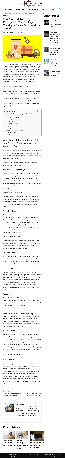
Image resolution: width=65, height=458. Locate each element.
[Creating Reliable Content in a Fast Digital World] (46, 73)
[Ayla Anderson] (4, 32)
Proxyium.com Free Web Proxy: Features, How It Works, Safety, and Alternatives (9, 444)
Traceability (9, 129)
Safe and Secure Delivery (12, 119)
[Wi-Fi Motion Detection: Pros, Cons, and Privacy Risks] (46, 22)
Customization (9, 125)
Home (4, 13)
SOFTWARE (9, 13)
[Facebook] (27, 455)
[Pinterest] (34, 455)
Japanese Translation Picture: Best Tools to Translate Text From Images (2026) (22, 444)
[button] (60, 9)
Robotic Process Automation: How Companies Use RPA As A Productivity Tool (12, 395)
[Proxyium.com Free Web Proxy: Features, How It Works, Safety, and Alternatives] (9, 435)
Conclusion (7, 134)
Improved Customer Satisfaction (14, 130)
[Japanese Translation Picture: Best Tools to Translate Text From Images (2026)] (22, 435)
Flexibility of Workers (11, 121)
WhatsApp (28, 287)
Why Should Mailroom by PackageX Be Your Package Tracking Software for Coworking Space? (22, 114)
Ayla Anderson (9, 32)
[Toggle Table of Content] (38, 111)
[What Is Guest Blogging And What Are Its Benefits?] (46, 61)
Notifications (9, 127)
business (19, 364)
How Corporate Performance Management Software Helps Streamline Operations (34, 395)
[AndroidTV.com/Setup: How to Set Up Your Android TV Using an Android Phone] (37, 436)
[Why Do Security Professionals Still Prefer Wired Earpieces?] (46, 49)
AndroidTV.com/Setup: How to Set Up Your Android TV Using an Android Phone (37, 444)
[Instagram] (30, 455)
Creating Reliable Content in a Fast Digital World (55, 73)
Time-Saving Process (11, 123)
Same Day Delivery (11, 132)
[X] (16, 419)
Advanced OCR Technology (13, 117)
